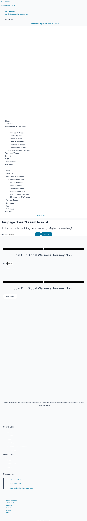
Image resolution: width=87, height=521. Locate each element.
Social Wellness (16, 139)
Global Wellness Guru (7, 5)
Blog (7, 159)
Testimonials (10, 162)
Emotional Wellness (17, 145)
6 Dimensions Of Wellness (20, 150)
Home (7, 121)
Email (5, 264)
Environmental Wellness (19, 148)
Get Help (9, 165)
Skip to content (5, 1)
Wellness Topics (12, 153)
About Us (9, 124)
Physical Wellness (17, 133)
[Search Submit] (38, 234)
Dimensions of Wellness (15, 127)
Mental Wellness (16, 136)
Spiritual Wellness (17, 142)
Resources (9, 156)
